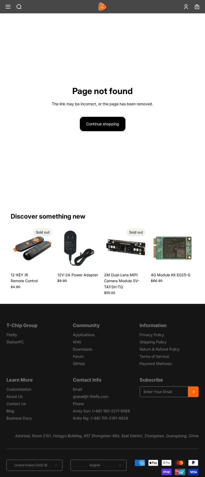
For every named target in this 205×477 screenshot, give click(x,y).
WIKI (77, 342)
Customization (18, 389)
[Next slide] (48, 248)
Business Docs (18, 418)
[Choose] (186, 261)
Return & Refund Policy (160, 349)
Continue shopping (102, 124)
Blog (10, 411)
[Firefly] (102, 7)
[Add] (92, 261)
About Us (14, 396)
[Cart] (197, 7)
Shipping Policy (153, 342)
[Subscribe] (193, 391)
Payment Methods (156, 363)
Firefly (11, 334)
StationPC (15, 342)
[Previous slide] (16, 248)
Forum (78, 356)
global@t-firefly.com (90, 396)
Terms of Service (154, 356)
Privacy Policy (152, 334)
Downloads (82, 349)
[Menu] (8, 7)
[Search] (19, 7)
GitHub (79, 363)
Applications (83, 334)
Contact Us (16, 403)
